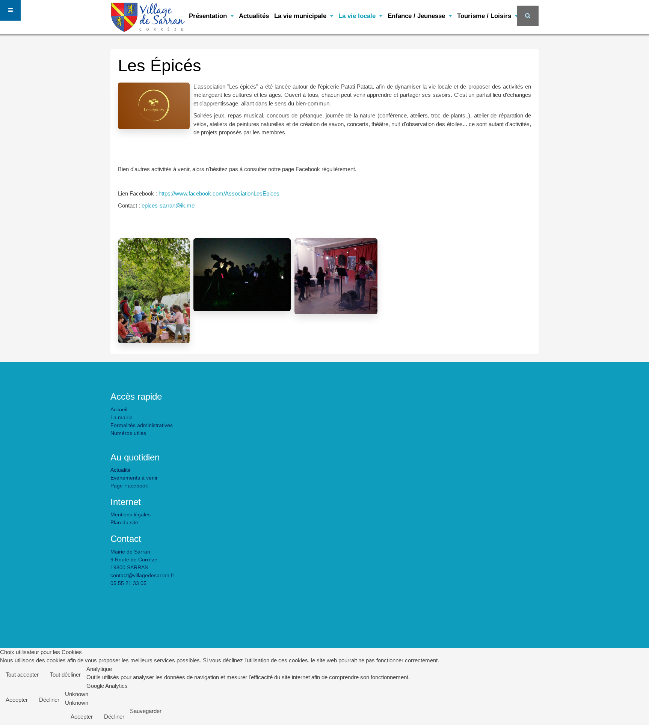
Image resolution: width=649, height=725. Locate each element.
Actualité (120, 470)
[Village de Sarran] (148, 12)
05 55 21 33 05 (128, 583)
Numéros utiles (128, 433)
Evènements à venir (134, 478)
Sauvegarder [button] (145, 711)
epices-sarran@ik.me (168, 205)
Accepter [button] (17, 699)
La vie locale (357, 15)
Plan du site (124, 522)
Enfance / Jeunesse (417, 15)
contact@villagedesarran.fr (142, 575)
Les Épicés (159, 65)
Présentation (209, 15)
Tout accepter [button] (22, 674)
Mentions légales (130, 514)
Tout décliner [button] (65, 674)
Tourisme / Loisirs (485, 15)
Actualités (254, 15)
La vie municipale (301, 15)
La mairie (121, 417)
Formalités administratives (141, 425)
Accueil (118, 409)
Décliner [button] (49, 699)
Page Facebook (129, 486)
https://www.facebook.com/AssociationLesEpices (218, 193)
